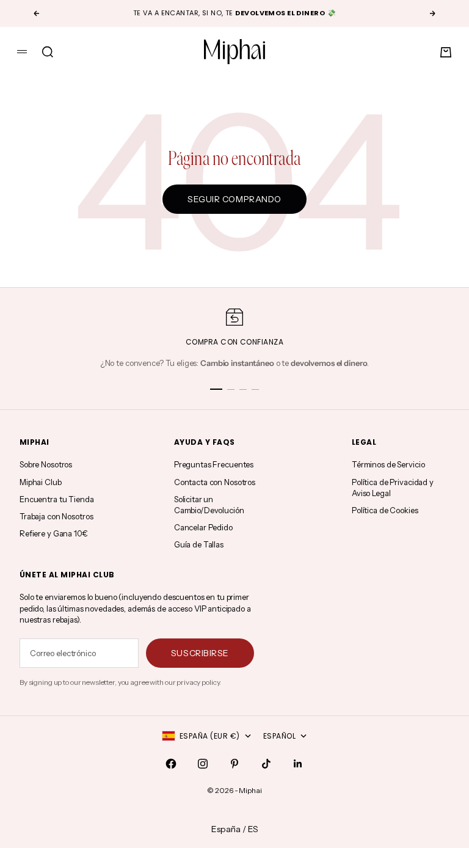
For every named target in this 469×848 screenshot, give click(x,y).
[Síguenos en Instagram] (203, 764)
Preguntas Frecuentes (213, 464)
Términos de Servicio (388, 464)
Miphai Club (41, 482)
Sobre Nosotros (46, 464)
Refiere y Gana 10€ (54, 533)
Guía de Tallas (199, 544)
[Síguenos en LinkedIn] (298, 764)
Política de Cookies (385, 510)
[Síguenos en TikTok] (266, 764)
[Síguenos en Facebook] (171, 764)
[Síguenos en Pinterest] (234, 764)
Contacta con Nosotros (214, 482)
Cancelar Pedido (203, 527)
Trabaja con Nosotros (56, 516)
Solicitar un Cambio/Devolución (209, 504)
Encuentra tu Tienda (57, 499)
